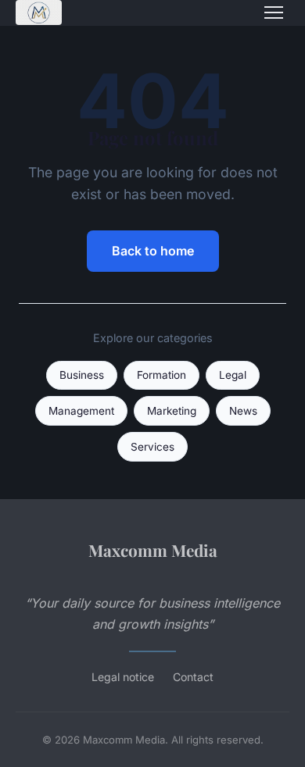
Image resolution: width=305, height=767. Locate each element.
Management (81, 411)
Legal (232, 375)
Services (152, 447)
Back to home (153, 251)
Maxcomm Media (152, 550)
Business (81, 375)
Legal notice (123, 676)
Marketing (171, 411)
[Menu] (273, 12)
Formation (161, 375)
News (243, 411)
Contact (193, 676)
